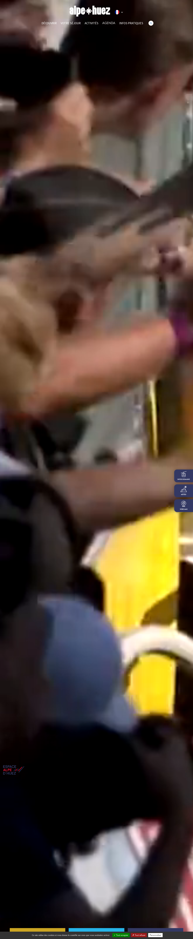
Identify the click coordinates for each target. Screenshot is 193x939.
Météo (183, 494)
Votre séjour (71, 23)
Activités (91, 23)
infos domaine (183, 479)
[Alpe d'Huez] (90, 11)
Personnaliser (155, 935)
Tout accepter (122, 935)
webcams (183, 509)
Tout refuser (139, 935)
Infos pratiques (131, 23)
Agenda (108, 23)
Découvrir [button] (49, 23)
